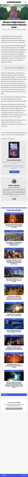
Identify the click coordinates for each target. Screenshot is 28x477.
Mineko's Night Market (14, 160)
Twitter (15, 199)
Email (13, 199)
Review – (14, 314)
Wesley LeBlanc (7, 29)
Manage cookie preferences (14, 408)
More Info (14, 172)
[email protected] (14, 195)
